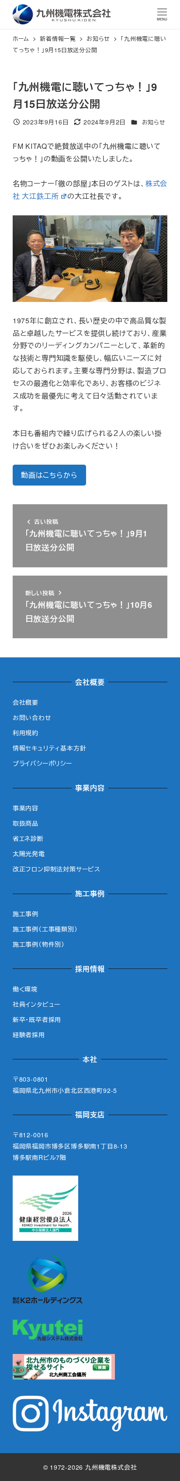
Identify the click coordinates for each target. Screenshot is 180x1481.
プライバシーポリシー (42, 763)
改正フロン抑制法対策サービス (56, 868)
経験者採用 (29, 1034)
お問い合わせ (32, 717)
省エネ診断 (28, 838)
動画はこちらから (49, 475)
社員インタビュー (36, 1004)
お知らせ (154, 122)
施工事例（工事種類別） (45, 929)
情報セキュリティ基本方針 (50, 748)
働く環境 (25, 989)
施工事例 (25, 913)
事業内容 (25, 808)
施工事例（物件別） (39, 944)
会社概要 (25, 702)
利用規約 (25, 732)
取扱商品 (25, 823)
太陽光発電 (29, 853)
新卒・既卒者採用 (37, 1019)
